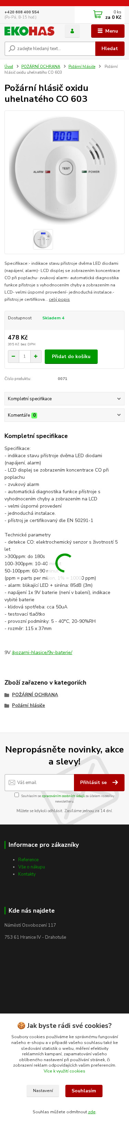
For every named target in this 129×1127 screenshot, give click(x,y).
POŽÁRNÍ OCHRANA (40, 66)
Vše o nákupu (31, 867)
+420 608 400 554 (21, 12)
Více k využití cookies (64, 1071)
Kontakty (27, 874)
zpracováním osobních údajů (63, 796)
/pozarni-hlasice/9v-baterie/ (42, 652)
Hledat (109, 48)
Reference (28, 860)
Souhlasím (84, 1091)
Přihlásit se (94, 782)
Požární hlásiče (81, 66)
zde (92, 1112)
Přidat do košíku (71, 356)
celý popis (59, 299)
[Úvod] (29, 30)
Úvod (8, 66)
